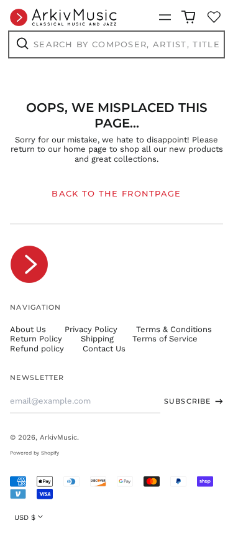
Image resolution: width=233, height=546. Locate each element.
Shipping (97, 338)
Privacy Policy (91, 329)
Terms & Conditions (174, 329)
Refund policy (37, 348)
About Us (28, 329)
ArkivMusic (58, 437)
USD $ (24, 517)
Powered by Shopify (34, 453)
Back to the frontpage (116, 193)
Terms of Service (165, 338)
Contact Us (104, 348)
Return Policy (36, 338)
